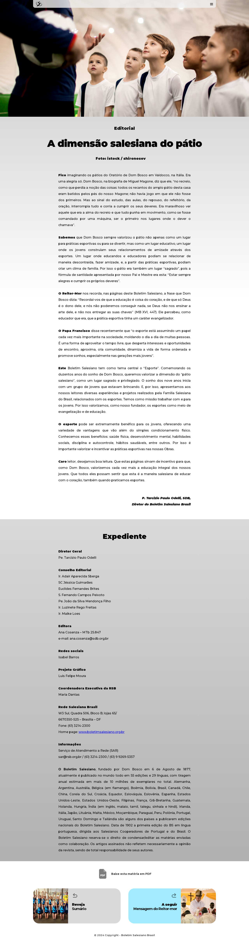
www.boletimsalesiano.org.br (101, 732)
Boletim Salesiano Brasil (138, 935)
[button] (211, 4)
